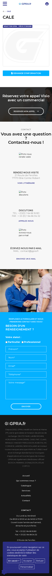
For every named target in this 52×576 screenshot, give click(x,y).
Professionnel (32, 342)
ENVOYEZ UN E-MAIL (26, 259)
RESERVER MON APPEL (24, 111)
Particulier (14, 342)
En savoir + (13, 561)
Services (26, 490)
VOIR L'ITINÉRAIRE (26, 183)
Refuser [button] (40, 561)
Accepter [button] (27, 561)
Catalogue (26, 485)
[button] (47, 3)
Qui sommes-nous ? (26, 481)
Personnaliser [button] (26, 567)
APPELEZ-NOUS (26, 221)
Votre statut (13, 337)
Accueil (26, 476)
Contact (26, 500)
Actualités (26, 495)
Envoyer (26, 406)
